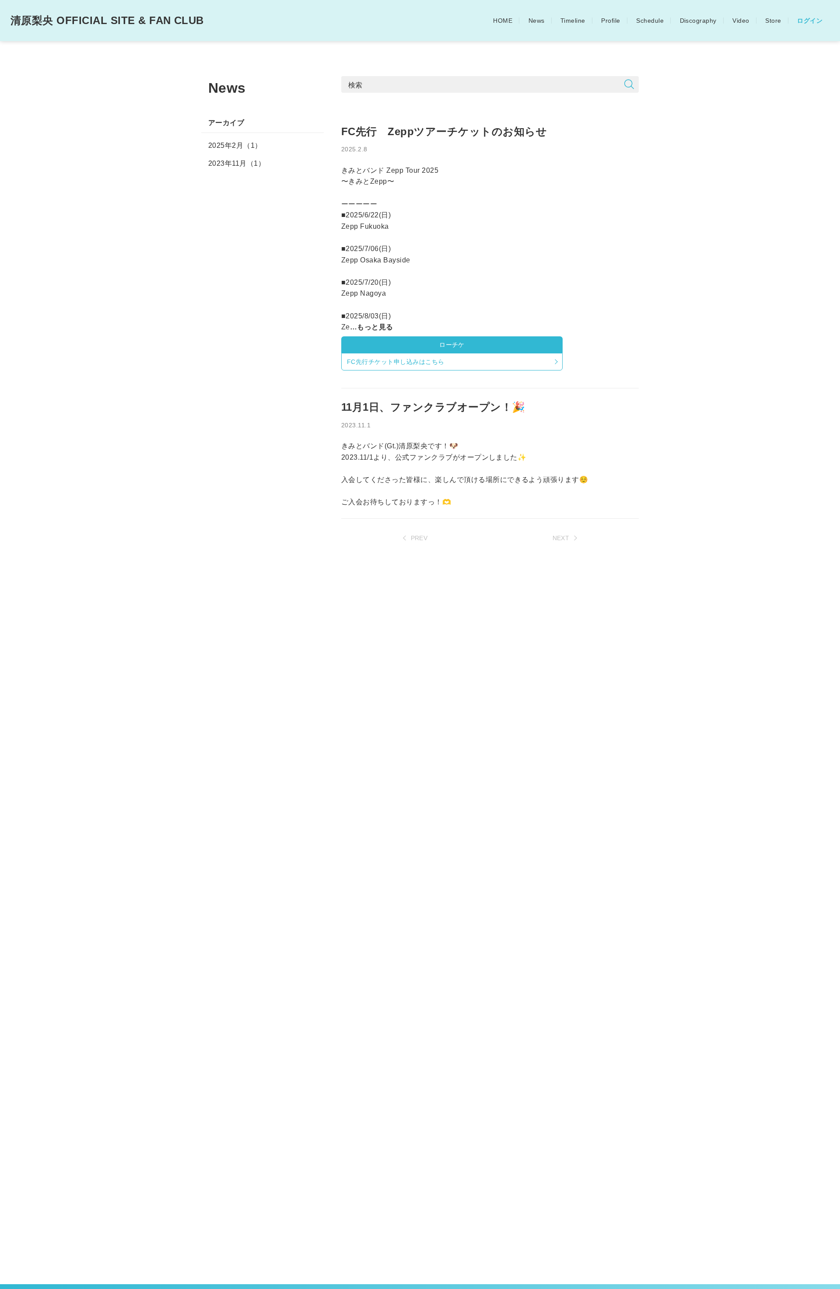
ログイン (809, 20)
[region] (262, 700)
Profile (610, 20)
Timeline (572, 20)
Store (773, 20)
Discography (698, 20)
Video (740, 20)
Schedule (650, 20)
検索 (355, 84)
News (536, 20)
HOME (502, 20)
